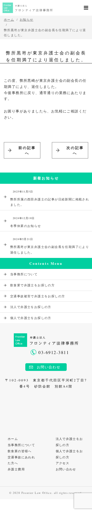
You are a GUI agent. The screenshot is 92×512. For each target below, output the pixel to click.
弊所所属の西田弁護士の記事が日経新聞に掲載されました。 (49, 198)
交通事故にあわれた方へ (21, 460)
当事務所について (24, 274)
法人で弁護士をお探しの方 (30, 307)
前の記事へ (27, 150)
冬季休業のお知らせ (25, 222)
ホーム (13, 439)
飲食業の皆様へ (20, 451)
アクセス (63, 463)
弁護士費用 (16, 469)
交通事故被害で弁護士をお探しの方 (37, 296)
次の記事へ (75, 150)
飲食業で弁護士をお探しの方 (32, 285)
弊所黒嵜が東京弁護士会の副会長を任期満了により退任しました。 (49, 245)
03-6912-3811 (53, 352)
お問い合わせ (48, 367)
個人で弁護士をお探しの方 (30, 318)
